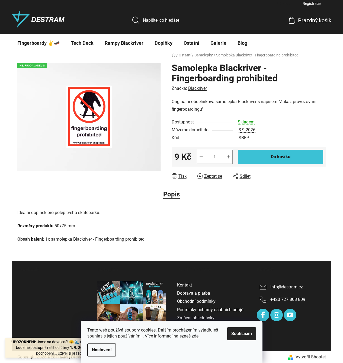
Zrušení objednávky (195, 317)
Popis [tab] (171, 194)
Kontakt (184, 285)
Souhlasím (241, 333)
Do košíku (280, 156)
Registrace (311, 3)
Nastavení (101, 349)
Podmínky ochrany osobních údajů (210, 309)
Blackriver (197, 88)
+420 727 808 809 (287, 299)
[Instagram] (276, 315)
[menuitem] (38, 43)
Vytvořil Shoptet (311, 356)
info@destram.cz (286, 286)
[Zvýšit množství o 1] (228, 157)
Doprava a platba (193, 293)
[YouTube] (290, 315)
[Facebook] (263, 315)
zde (195, 336)
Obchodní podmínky (196, 301)
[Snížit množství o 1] (201, 157)
